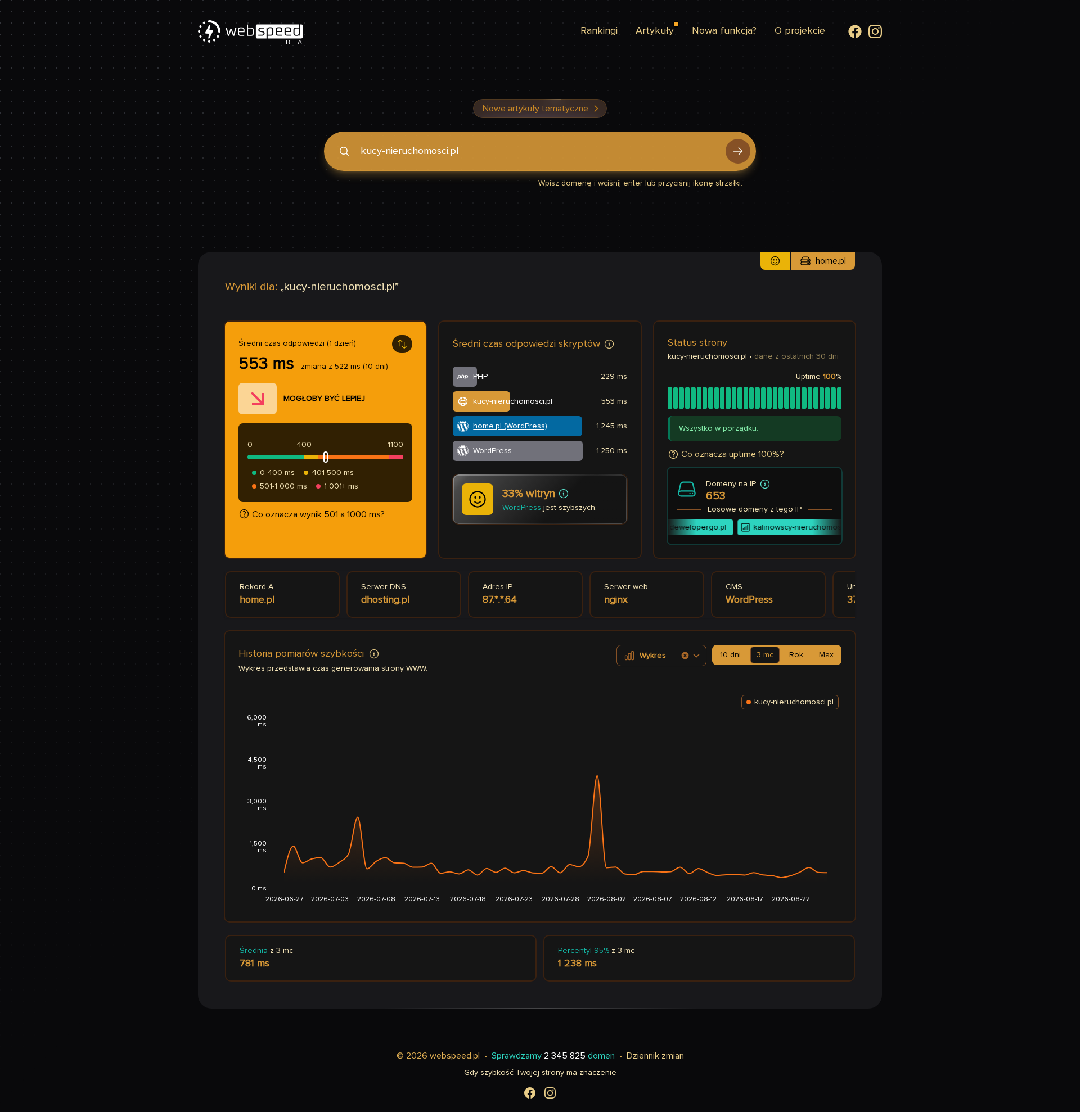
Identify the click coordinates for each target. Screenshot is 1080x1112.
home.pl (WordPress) (510, 426)
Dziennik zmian (655, 1055)
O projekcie (800, 31)
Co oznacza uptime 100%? (732, 454)
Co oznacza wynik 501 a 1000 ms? (318, 514)
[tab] (730, 655)
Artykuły (655, 31)
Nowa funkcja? (724, 31)
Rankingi (599, 31)
